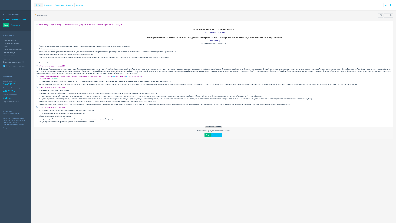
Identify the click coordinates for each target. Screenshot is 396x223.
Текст (39, 5)
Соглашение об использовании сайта (14, 118)
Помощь (6, 46)
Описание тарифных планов (12, 49)
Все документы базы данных (11, 128)
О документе (59, 5)
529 (113, 76)
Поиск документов (9, 40)
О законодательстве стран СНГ (13, 62)
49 (127, 76)
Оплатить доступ (9, 53)
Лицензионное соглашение (11, 122)
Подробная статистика (11, 102)
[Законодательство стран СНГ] (15, 5)
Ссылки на (69, 5)
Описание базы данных (11, 43)
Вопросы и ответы (9, 56)
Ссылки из (79, 5)
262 (140, 76)
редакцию (54, 78)
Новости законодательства (15, 66)
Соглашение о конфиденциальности (14, 120)
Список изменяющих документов (214, 43)
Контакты (6, 59)
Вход (6, 25)
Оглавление (48, 5)
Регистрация (15, 25)
